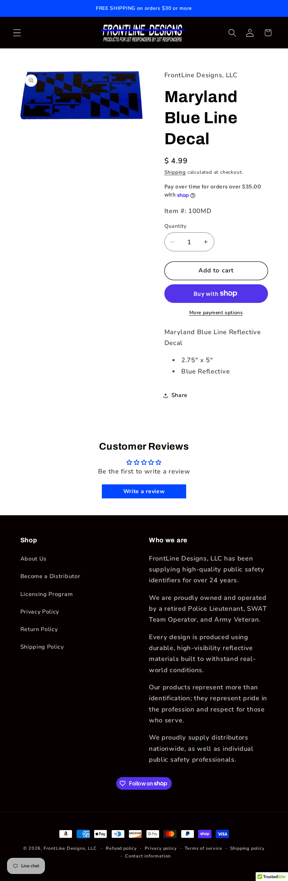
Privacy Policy (39, 612)
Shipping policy (247, 848)
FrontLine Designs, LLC (71, 848)
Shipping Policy (42, 647)
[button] (17, 33)
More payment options (216, 312)
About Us (33, 559)
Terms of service (203, 848)
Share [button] (179, 395)
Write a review (144, 491)
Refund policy (121, 848)
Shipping (175, 172)
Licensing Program (46, 594)
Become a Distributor (50, 576)
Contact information (148, 856)
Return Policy (39, 629)
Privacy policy (161, 848)
